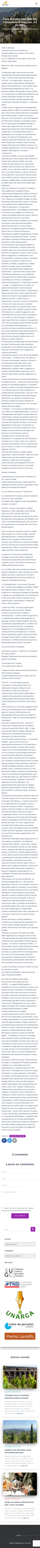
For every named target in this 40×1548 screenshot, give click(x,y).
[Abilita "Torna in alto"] (35, 1543)
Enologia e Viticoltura (17, 1136)
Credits (18, 1535)
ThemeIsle (27, 1543)
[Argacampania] (6, 3)
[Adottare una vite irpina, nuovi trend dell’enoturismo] (20, 1431)
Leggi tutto (19, 1413)
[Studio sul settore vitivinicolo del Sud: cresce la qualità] (20, 1484)
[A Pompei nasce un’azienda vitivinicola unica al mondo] (20, 1377)
